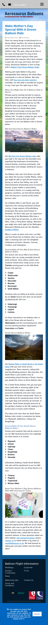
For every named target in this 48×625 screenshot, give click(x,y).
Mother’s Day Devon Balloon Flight (25, 67)
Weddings (9, 567)
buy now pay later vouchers (25, 80)
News (7, 576)
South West (25, 38)
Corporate (28, 567)
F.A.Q (26, 571)
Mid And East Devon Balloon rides (22, 156)
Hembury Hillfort (12, 229)
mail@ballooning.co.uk (14, 543)
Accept (37, 614)
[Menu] (42, 4)
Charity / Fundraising (10, 572)
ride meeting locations (25, 538)
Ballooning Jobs (11, 580)
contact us (9, 540)
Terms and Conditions (9, 584)
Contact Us (28, 580)
